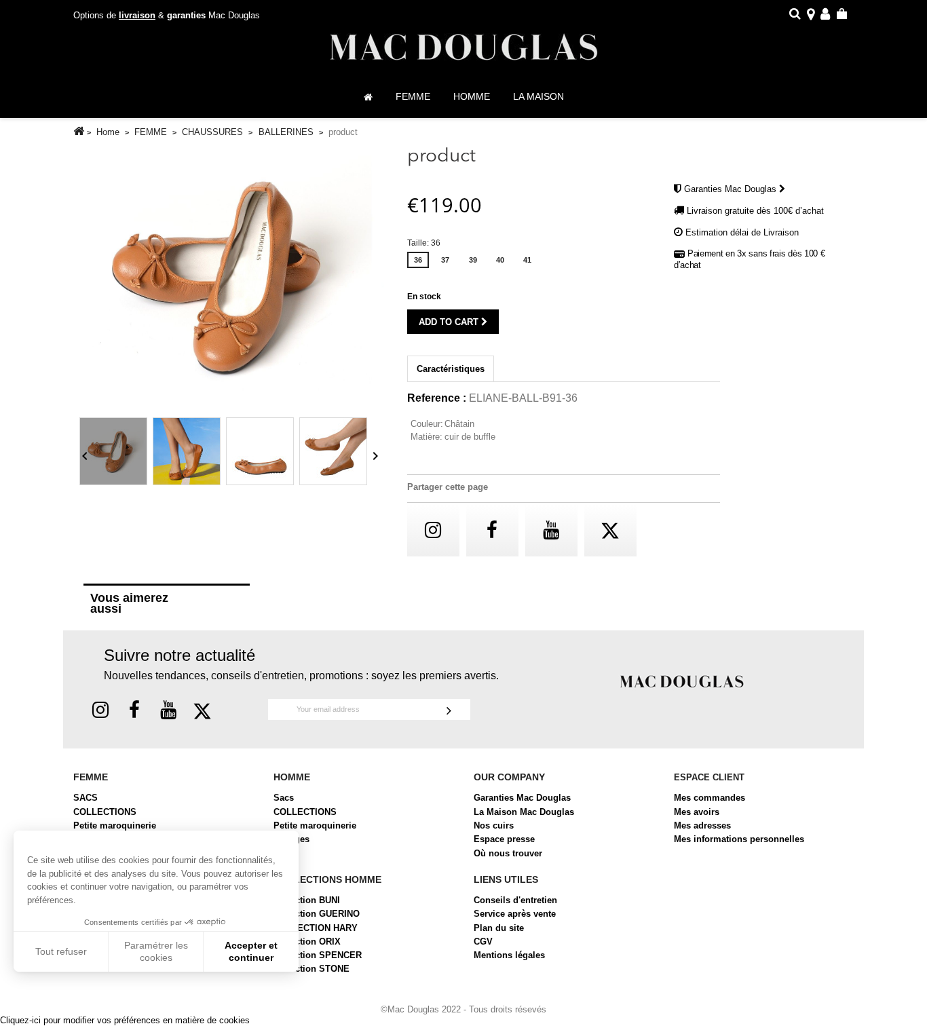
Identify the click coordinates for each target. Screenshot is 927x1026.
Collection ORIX (307, 941)
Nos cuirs (494, 825)
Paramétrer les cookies (156, 951)
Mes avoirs (696, 812)
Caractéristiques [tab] (451, 369)
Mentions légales (509, 955)
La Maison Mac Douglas (524, 812)
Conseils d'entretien (515, 900)
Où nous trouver (508, 853)
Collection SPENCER (317, 955)
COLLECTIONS (104, 812)
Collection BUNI (306, 900)
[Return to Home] (78, 131)
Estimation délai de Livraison (742, 232)
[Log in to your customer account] (825, 16)
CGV (483, 941)
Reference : (436, 398)
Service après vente (515, 914)
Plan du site (499, 928)
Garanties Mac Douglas (731, 189)
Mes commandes (709, 798)
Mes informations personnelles (739, 839)
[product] (113, 451)
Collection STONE (311, 969)
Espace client (709, 777)
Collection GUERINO (316, 914)
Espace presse (504, 839)
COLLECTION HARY (315, 928)
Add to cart (450, 322)
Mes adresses (702, 825)
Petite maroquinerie (114, 825)
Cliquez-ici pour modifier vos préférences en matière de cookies (125, 1020)
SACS (85, 798)
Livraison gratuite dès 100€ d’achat (755, 211)
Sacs (283, 798)
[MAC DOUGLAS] (682, 680)
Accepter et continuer (251, 951)
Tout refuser (61, 951)
